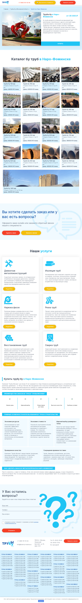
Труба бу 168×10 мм (7, 578)
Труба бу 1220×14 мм (72, 577)
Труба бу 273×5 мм (33, 558)
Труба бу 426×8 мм (46, 560)
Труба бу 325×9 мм (33, 580)
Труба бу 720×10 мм (59, 571)
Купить (60, 43)
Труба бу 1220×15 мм (72, 578)
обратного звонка (54, 472)
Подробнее (9, 289)
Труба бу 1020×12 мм (72, 560)
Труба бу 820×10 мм (59, 581)
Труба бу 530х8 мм (46, 581)
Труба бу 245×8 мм (20, 582)
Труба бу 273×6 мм (33, 560)
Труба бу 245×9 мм (20, 584)
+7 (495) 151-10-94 (24, 2)
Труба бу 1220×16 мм (72, 580)
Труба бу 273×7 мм (33, 562)
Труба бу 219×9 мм (20, 565)
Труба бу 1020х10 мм (72, 556)
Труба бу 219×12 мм (20, 570)
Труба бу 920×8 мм (59, 589)
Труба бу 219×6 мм (20, 560)
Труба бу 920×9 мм (59, 591)
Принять (41, 601)
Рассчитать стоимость (46, 2)
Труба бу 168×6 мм (7, 571)
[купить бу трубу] (5, 4)
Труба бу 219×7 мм (20, 562)
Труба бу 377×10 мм (33, 590)
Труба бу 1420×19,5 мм (73, 591)
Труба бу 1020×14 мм (72, 563)
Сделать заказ (11, 233)
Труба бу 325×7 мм (33, 577)
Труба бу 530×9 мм (46, 583)
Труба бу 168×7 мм (7, 573)
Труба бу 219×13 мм (20, 572)
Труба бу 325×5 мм (33, 575)
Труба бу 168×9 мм (7, 577)
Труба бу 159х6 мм (7, 558)
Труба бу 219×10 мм (20, 567)
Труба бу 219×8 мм (20, 563)
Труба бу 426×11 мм (46, 565)
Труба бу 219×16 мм (20, 576)
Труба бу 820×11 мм (59, 583)
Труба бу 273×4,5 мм (33, 556)
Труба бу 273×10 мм (33, 567)
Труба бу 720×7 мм (59, 566)
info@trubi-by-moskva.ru (24, 544)
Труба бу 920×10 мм (59, 592)
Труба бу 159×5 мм (7, 556)
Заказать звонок (68, 2)
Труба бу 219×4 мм (20, 556)
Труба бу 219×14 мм (20, 574)
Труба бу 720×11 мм (59, 573)
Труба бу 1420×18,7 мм (73, 590)
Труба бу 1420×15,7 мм (73, 586)
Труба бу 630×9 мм (59, 558)
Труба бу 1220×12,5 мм (73, 573)
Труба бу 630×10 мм (59, 560)
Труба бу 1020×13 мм (72, 562)
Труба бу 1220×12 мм (72, 571)
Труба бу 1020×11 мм (72, 558)
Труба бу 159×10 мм (7, 565)
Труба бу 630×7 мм (59, 556)
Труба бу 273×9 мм (33, 565)
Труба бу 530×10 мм (46, 584)
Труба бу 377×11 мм (33, 591)
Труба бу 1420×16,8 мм (73, 588)
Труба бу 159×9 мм (7, 563)
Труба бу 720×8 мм (59, 568)
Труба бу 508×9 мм (46, 571)
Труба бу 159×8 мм (7, 562)
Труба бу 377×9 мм (33, 588)
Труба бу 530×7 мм (46, 579)
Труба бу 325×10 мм (33, 582)
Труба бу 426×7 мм (46, 558)
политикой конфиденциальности (70, 599)
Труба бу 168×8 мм (7, 575)
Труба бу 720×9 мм (59, 569)
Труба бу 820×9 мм (59, 579)
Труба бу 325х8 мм (33, 578)
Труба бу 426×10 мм (46, 563)
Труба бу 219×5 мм (20, 558)
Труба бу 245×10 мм (20, 585)
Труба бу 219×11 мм (20, 569)
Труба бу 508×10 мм (46, 573)
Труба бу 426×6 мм (46, 556)
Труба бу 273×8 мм (33, 563)
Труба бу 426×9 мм (46, 562)
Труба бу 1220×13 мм (72, 575)
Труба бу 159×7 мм (7, 560)
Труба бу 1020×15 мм (72, 565)
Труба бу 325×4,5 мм (33, 573)
